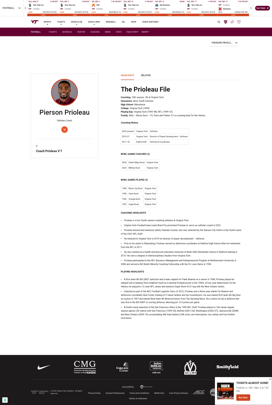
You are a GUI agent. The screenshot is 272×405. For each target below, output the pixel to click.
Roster (81, 32)
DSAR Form (159, 393)
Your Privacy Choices (178, 393)
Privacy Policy (94, 393)
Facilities (132, 32)
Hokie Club (76, 22)
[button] (25, 8)
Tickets (61, 22)
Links (43, 15)
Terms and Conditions (139, 393)
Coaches (95, 32)
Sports (47, 22)
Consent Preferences (115, 393)
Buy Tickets (261, 8)
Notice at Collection (138, 398)
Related (146, 75)
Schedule (67, 32)
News (107, 32)
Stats (119, 32)
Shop (133, 22)
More (144, 32)
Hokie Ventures (150, 22)
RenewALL (111, 22)
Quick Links (94, 22)
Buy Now (244, 398)
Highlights (127, 75)
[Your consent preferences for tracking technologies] (5, 400)
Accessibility (128, 387)
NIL (123, 22)
